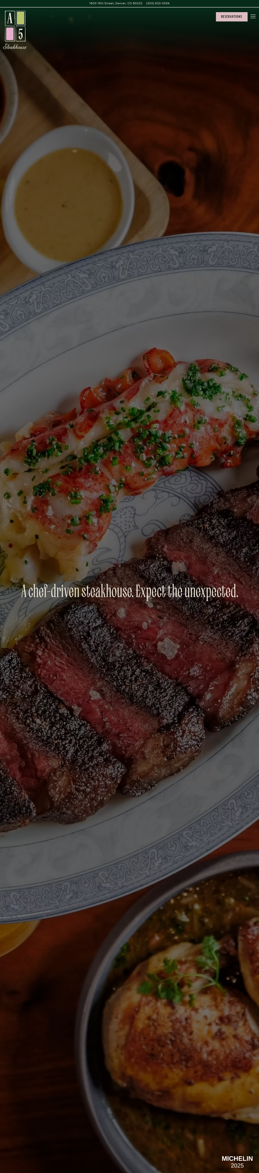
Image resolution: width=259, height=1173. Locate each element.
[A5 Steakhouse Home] (15, 30)
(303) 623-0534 (158, 3)
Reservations (231, 16)
